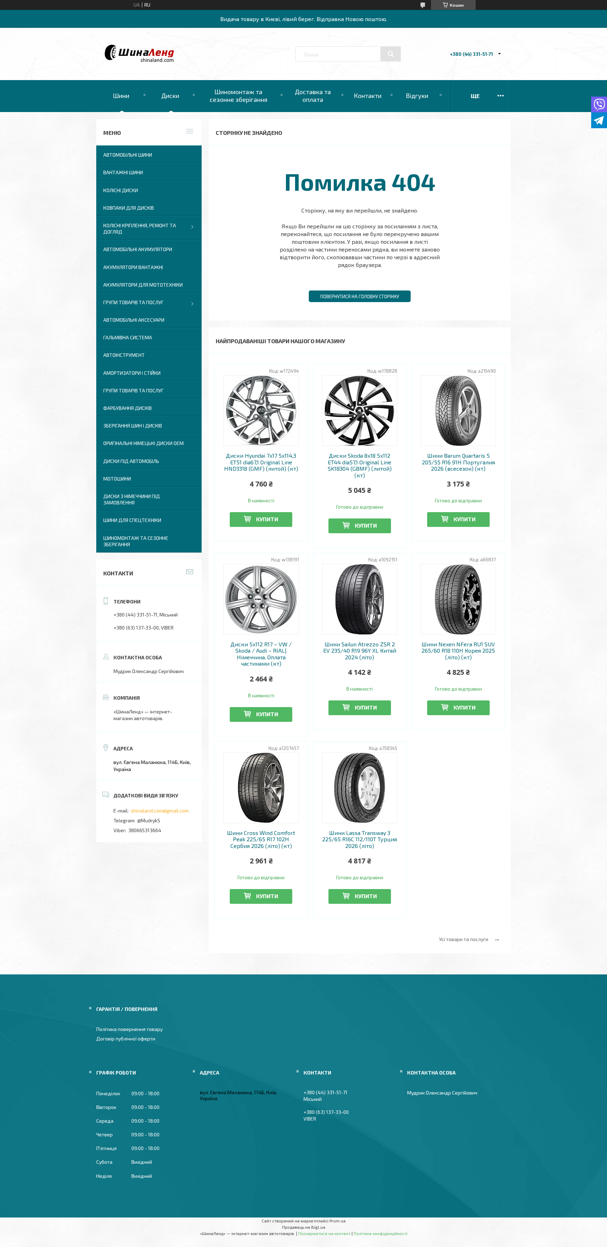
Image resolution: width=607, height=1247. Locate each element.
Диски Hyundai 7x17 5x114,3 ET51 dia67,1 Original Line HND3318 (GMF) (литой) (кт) (261, 462)
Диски (170, 95)
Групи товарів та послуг (133, 302)
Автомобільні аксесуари (133, 320)
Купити (267, 519)
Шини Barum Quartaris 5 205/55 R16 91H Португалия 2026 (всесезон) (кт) (458, 462)
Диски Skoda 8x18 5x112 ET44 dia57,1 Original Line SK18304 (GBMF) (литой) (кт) (360, 465)
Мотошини (117, 479)
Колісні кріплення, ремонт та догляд (139, 228)
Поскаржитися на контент (324, 1233)
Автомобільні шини (127, 155)
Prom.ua (337, 1220)
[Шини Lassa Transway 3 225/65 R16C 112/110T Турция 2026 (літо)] (360, 787)
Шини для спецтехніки (132, 520)
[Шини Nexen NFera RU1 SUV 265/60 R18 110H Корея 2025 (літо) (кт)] (458, 599)
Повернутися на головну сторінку (359, 296)
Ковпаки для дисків (128, 208)
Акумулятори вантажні (133, 267)
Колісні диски (120, 190)
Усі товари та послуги (463, 939)
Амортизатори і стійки (132, 373)
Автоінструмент (124, 355)
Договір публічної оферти (125, 1039)
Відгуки (417, 95)
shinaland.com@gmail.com (160, 811)
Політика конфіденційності (380, 1233)
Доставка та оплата (313, 95)
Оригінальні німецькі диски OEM (143, 443)
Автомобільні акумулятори (137, 249)
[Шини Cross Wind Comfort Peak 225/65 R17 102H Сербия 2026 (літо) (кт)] (261, 787)
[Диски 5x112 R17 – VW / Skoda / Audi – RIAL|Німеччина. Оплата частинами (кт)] (261, 599)
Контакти (367, 95)
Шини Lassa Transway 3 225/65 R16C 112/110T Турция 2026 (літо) (359, 839)
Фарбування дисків (127, 408)
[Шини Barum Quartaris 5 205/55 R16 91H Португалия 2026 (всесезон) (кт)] (458, 410)
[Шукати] (390, 54)
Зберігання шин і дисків (132, 426)
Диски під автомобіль (131, 461)
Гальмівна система (127, 337)
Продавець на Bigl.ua (303, 1227)
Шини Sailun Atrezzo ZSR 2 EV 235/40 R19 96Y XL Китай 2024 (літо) (359, 650)
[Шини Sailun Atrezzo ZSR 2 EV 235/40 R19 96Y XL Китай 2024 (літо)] (360, 599)
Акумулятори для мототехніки (143, 285)
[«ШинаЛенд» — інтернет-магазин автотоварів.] (139, 60)
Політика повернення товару (129, 1029)
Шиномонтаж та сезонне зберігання (238, 95)
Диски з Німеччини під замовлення (131, 499)
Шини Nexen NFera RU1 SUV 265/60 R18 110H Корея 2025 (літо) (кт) (458, 650)
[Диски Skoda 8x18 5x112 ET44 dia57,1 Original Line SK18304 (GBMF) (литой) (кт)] (360, 410)
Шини (121, 95)
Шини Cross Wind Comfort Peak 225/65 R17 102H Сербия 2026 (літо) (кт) (261, 839)
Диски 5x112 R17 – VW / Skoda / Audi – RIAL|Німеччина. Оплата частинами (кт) (261, 654)
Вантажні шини (123, 172)
